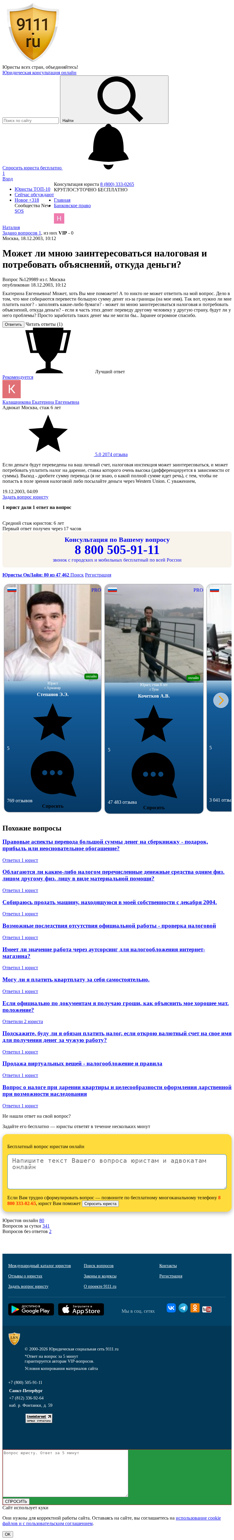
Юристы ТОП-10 (32, 189)
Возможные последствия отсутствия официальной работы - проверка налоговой (109, 925)
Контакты (168, 1265)
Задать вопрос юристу (25, 497)
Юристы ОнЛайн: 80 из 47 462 (36, 574)
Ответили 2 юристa (22, 1021)
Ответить (13, 324)
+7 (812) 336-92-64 (26, 1398)
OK (8, 1534)
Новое (27, 200)
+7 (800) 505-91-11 (25, 1382)
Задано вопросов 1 (21, 232)
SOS (19, 211)
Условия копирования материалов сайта (61, 1368)
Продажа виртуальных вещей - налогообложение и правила (82, 1063)
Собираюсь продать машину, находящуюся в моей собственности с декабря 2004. (109, 902)
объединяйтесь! (62, 67)
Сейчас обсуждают (34, 194)
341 (46, 1225)
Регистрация (98, 574)
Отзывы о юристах (25, 1276)
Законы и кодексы (100, 1276)
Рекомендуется (17, 377)
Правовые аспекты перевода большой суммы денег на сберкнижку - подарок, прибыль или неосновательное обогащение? (105, 845)
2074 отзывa (111, 454)
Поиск (77, 574)
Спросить (52, 806)
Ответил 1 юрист (20, 860)
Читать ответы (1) (44, 324)
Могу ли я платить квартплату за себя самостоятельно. (76, 979)
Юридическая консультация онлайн (39, 72)
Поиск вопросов (99, 1265)
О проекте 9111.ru (100, 1286)
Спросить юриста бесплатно (32, 167)
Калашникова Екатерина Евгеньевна (40, 402)
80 (41, 1220)
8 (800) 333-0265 (117, 184)
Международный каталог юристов (39, 1265)
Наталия (11, 227)
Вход (7, 178)
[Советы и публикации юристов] (32, 61)
